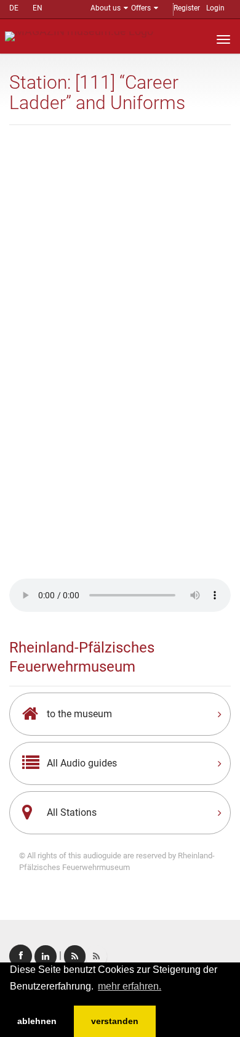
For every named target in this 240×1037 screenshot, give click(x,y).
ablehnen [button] (37, 1021)
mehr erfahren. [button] (129, 986)
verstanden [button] (114, 1021)
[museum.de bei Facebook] (20, 956)
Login (215, 8)
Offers (141, 8)
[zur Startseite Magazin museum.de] (79, 35)
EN (37, 8)
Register (187, 8)
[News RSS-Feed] (96, 956)
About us (105, 8)
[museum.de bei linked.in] (45, 956)
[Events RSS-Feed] (75, 956)
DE (13, 8)
